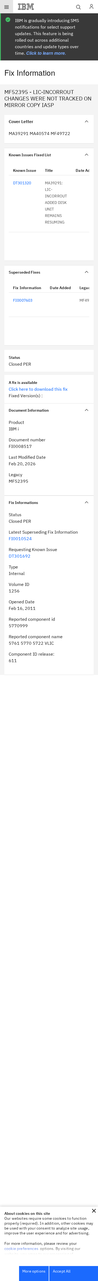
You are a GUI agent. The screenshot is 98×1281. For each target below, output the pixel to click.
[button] (94, 1211)
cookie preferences (21, 1248)
